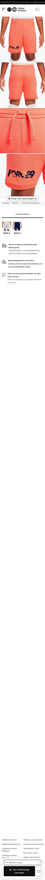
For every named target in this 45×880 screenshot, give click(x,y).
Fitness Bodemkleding (31, 203)
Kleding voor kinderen (33, 840)
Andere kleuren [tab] (22, 214)
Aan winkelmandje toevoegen (20, 871)
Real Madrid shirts (31, 848)
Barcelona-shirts (31, 853)
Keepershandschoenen (34, 844)
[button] (22, 263)
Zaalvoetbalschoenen (11, 844)
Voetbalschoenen (9, 840)
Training (5, 203)
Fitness (15, 203)
